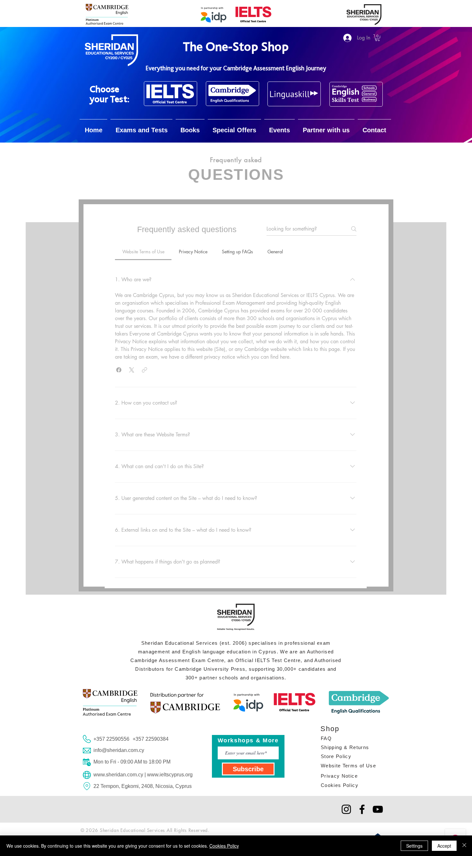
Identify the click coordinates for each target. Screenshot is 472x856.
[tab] (143, 251)
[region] (170, 93)
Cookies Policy (224, 846)
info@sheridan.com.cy (118, 750)
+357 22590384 (151, 739)
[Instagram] (346, 809)
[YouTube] (377, 809)
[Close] (464, 846)
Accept (444, 846)
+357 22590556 (111, 739)
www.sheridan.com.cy (118, 774)
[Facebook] (362, 809)
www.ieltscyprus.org (170, 774)
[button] (377, 37)
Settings (414, 846)
